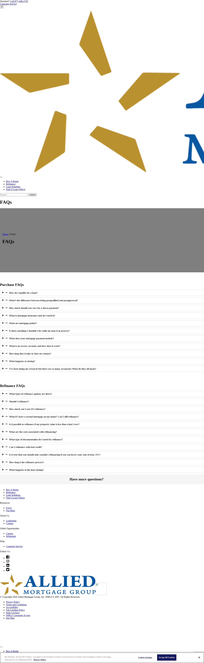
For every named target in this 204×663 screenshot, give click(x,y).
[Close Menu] (1, 646)
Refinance (11, 184)
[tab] (102, 293)
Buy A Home (12, 181)
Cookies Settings (145, 657)
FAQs (9, 508)
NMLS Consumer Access (18, 615)
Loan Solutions (13, 186)
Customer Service (8, 4)
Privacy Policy (13, 602)
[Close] (199, 657)
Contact (9, 523)
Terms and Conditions (16, 604)
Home (5, 234)
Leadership (11, 520)
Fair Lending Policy (15, 610)
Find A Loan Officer (15, 189)
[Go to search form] (2, 6)
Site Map (10, 618)
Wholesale (11, 536)
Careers (9, 533)
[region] (102, 657)
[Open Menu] (1, 177)
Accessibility (12, 607)
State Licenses (12, 612)
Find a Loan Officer (15, 498)
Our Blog (10, 510)
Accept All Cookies (167, 657)
